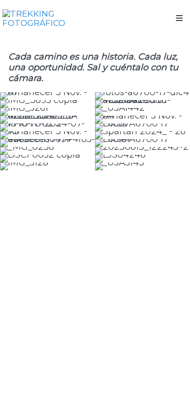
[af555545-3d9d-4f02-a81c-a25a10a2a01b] (142, 104)
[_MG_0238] (47, 151)
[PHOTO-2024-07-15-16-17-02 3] (47, 127)
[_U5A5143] (142, 166)
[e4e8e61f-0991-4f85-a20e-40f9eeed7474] (47, 143)
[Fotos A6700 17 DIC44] (142, 143)
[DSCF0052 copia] (47, 159)
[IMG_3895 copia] (47, 104)
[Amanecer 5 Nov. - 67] (47, 96)
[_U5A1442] (142, 112)
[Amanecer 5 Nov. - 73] (47, 135)
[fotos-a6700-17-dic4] (142, 96)
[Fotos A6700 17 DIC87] (142, 127)
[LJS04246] (142, 159)
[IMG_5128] (47, 166)
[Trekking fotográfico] (48, 18)
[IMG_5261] (47, 112)
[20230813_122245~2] (142, 151)
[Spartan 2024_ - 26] (142, 135)
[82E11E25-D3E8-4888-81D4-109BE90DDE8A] (47, 120)
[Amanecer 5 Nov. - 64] (142, 120)
